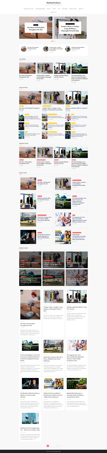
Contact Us (53, 12)
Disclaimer (65, 8)
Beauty (49, 8)
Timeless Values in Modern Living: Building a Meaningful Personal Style (70, 28)
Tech (59, 8)
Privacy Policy (73, 8)
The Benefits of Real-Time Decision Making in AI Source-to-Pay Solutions (32, 125)
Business (21, 105)
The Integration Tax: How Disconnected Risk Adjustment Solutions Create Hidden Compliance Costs (79, 117)
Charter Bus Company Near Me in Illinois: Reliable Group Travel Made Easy (56, 117)
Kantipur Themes (58, 451)
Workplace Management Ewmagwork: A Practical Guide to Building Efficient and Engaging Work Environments (79, 135)
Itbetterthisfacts (54, 2)
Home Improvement (40, 8)
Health (54, 8)
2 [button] (53, 41)
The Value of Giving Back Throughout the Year (35, 28)
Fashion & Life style (29, 8)
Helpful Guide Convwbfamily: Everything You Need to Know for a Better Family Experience (56, 126)
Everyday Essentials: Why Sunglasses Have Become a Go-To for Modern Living (56, 134)
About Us (81, 8)
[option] (35, 28)
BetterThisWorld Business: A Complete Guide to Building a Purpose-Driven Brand (78, 126)
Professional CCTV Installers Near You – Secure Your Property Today (33, 134)
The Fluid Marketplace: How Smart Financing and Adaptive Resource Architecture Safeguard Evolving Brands (80, 78)
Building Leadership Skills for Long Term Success (78, 48)
